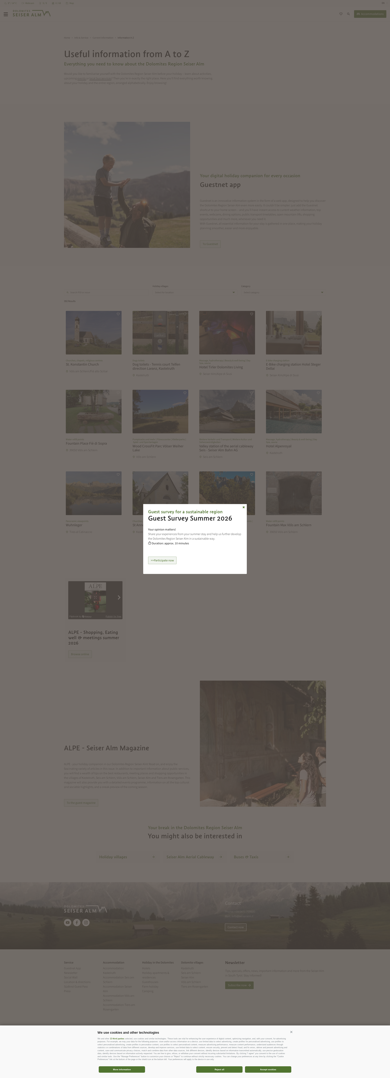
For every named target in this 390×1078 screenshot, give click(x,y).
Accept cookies (268, 1069)
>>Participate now (162, 560)
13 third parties (117, 1038)
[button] (291, 1032)
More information (122, 1069)
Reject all (219, 1069)
